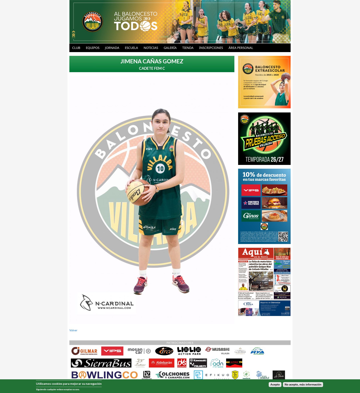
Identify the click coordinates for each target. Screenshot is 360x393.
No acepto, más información (303, 384)
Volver (73, 330)
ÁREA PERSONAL (241, 48)
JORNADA (112, 48)
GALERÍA (170, 48)
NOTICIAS (151, 48)
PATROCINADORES (180, 342)
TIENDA (188, 48)
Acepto (275, 384)
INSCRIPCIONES (211, 48)
